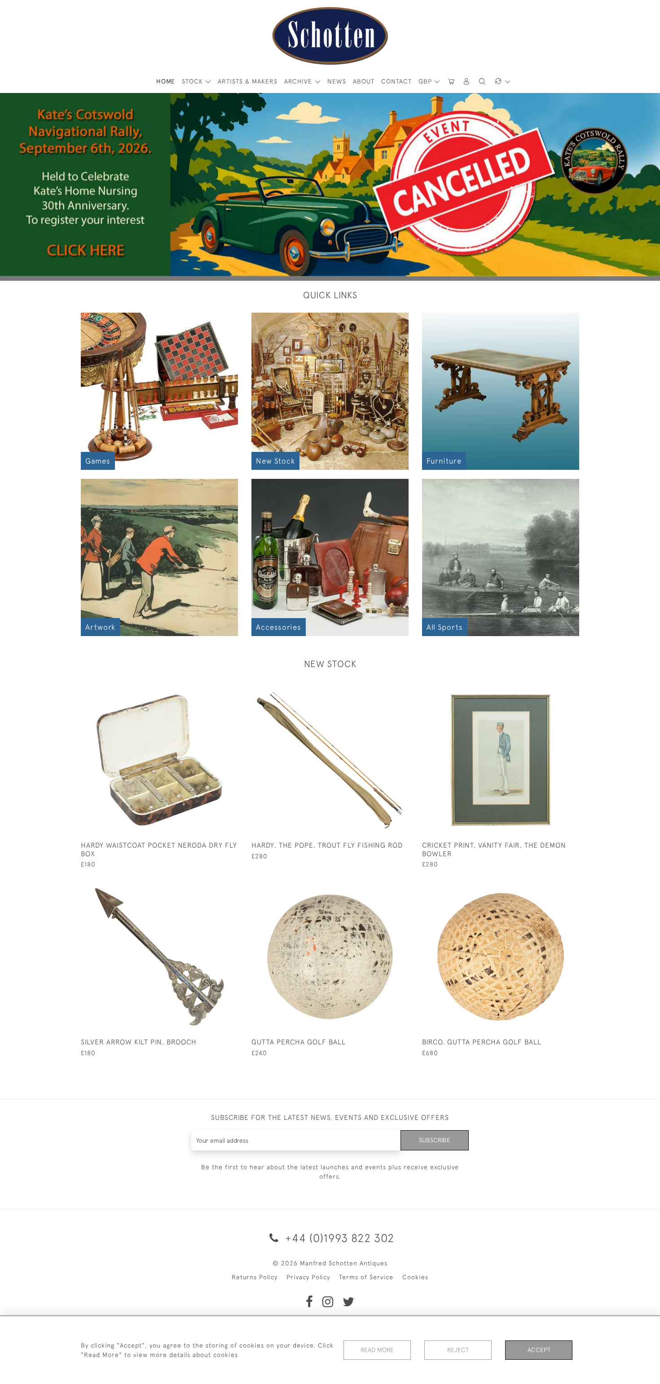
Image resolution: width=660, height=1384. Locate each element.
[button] (466, 81)
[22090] (552, 688)
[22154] (381, 688)
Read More (377, 1349)
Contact (396, 81)
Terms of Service (366, 1277)
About (363, 81)
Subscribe (434, 1140)
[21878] (211, 885)
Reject (458, 1349)
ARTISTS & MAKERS (247, 81)
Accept (539, 1349)
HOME (165, 81)
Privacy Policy (308, 1277)
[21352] (552, 885)
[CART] (451, 81)
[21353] (381, 885)
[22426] (211, 688)
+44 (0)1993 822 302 (338, 1237)
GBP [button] (426, 81)
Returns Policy (254, 1277)
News (336, 81)
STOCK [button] (193, 81)
